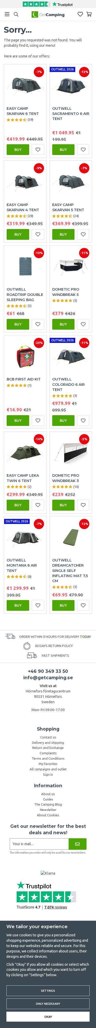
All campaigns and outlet (48, 769)
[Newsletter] (77, 844)
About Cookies (48, 815)
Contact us (48, 737)
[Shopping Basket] (88, 14)
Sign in (48, 774)
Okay (48, 1016)
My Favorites (48, 764)
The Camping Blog (48, 804)
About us (48, 794)
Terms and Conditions (48, 758)
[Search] (16, 14)
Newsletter (48, 809)
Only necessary (48, 1003)
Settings (48, 990)
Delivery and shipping (48, 742)
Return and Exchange (48, 747)
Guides (48, 799)
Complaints (48, 753)
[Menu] (7, 14)
